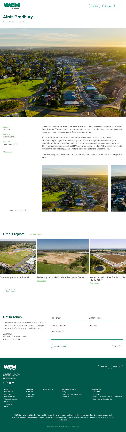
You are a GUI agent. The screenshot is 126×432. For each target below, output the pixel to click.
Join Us (94, 6)
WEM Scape (30, 394)
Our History (8, 401)
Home (5, 22)
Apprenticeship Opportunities (102, 399)
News (6, 406)
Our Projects (48, 389)
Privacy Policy (75, 426)
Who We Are (8, 392)
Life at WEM (96, 389)
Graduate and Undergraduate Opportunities (107, 397)
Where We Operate (10, 399)
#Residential (7, 152)
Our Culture (96, 392)
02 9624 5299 (11, 378)
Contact (108, 6)
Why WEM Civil (9, 397)
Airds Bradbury (22, 22)
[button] (18, 210)
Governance (66, 397)
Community (8, 404)
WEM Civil (12, 22)
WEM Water (30, 397)
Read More (41, 281)
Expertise (29, 389)
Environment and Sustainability (72, 394)
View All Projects (36, 234)
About (6, 389)
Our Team (7, 394)
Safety (64, 392)
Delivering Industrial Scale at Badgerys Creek (60, 277)
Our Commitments (69, 389)
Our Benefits (96, 394)
